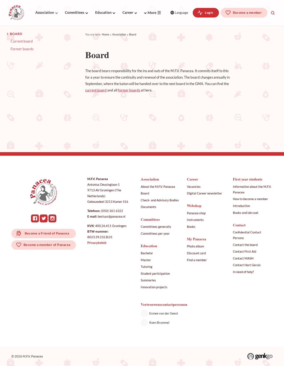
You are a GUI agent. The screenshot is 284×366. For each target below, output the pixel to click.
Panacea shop (196, 213)
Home (105, 34)
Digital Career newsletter (204, 193)
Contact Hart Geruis (247, 265)
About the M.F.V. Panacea (158, 186)
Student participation (155, 273)
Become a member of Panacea (46, 245)
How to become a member (250, 199)
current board (96, 90)
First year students (247, 179)
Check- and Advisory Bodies (160, 200)
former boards (129, 90)
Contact (239, 225)
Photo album (195, 246)
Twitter (44, 218)
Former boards (22, 49)
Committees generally (156, 226)
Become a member (247, 12)
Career (127, 12)
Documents (148, 207)
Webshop (194, 205)
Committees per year (155, 233)
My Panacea (196, 239)
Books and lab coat (245, 212)
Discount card (196, 253)
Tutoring (146, 266)
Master (146, 260)
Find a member (197, 260)
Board (132, 34)
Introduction (241, 206)
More (152, 12)
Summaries (148, 280)
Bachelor (147, 253)
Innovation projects (154, 287)
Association (44, 12)
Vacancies (194, 186)
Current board (22, 41)
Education (103, 12)
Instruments (195, 220)
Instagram (52, 218)
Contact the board (245, 245)
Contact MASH (243, 258)
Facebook (35, 218)
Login (209, 12)
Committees (74, 12)
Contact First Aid (244, 251)
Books (191, 226)
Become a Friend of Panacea (47, 233)
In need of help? (243, 272)
